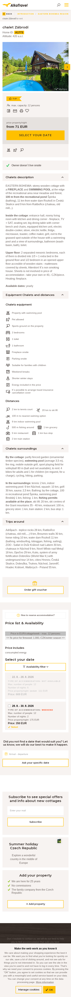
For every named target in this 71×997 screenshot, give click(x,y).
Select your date (35, 135)
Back (9, 14)
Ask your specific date (35, 762)
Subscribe (35, 821)
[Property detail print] (21, 110)
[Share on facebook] (8, 110)
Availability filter (36, 666)
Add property (36, 904)
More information (45, 982)
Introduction (25, 14)
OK (50, 989)
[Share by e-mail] (15, 110)
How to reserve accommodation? (37, 615)
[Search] (59, 5)
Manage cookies (28, 989)
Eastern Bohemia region (53, 14)
